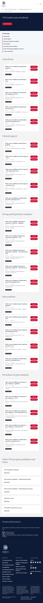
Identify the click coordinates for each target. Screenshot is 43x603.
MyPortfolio (5, 562)
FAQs (25, 527)
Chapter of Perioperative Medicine (22, 563)
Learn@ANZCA (6, 567)
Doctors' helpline (6, 579)
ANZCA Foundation (20, 566)
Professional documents (8, 569)
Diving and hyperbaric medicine (11, 41)
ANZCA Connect (6, 576)
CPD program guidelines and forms (25, 9)
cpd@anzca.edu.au (9, 532)
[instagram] (31, 562)
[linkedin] (40, 562)
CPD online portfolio (7, 560)
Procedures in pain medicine (10, 46)
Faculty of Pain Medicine (21, 560)
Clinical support (7, 39)
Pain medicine (6, 44)
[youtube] (37, 562)
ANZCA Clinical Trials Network (21, 569)
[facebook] (35, 562)
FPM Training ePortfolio (8, 565)
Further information (8, 51)
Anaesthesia (6, 36)
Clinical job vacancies (7, 581)
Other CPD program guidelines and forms (13, 48)
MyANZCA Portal (6, 572)
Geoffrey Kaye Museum (21, 572)
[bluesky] (33, 562)
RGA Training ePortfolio (8, 574)
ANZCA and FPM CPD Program (11, 9)
